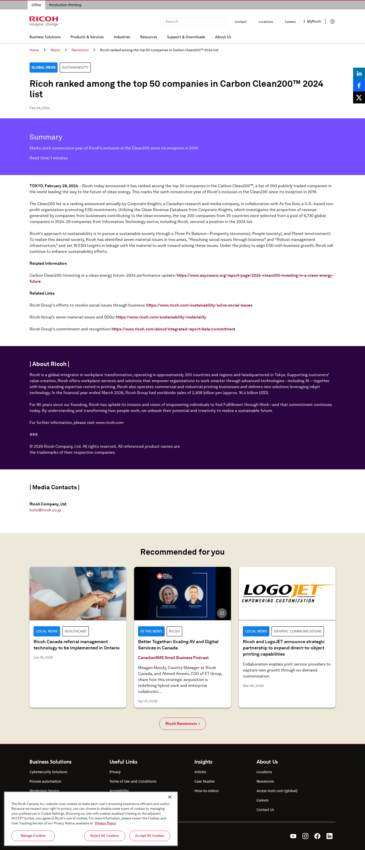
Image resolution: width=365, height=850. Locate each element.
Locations (265, 22)
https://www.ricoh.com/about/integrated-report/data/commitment (173, 329)
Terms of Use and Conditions (133, 781)
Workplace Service (44, 791)
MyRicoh (314, 21)
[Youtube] (293, 836)
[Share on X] (359, 97)
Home (34, 50)
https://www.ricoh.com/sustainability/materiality (161, 317)
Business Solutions (45, 36)
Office (36, 5)
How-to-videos (206, 791)
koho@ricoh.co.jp (45, 510)
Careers (290, 22)
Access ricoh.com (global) (276, 791)
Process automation (45, 781)
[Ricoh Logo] (44, 21)
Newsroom (80, 50)
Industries (122, 36)
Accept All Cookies (149, 836)
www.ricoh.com (110, 422)
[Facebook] (317, 836)
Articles (200, 772)
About (55, 50)
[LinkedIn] (329, 836)
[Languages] (330, 21)
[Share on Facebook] (359, 85)
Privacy (115, 772)
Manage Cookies (33, 836)
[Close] (169, 797)
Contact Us (265, 809)
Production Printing (65, 5)
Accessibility (119, 791)
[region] (91, 819)
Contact (241, 22)
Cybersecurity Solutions (48, 772)
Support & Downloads (186, 36)
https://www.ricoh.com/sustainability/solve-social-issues (199, 305)
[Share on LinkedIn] (359, 74)
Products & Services (87, 36)
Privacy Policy (105, 823)
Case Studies (204, 781)
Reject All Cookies (104, 836)
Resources (148, 36)
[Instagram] (305, 836)
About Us (223, 36)
